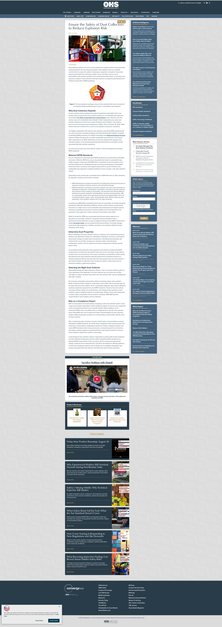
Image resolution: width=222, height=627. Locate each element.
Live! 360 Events (103, 593)
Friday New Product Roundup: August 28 (88, 441)
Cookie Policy (110, 618)
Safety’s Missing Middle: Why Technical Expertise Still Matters (87, 488)
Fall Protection (127, 16)
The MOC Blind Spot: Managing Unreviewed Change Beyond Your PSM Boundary (144, 334)
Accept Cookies (54, 620)
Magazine (77, 12)
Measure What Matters (140, 328)
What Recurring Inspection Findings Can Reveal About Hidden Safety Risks (87, 557)
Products (124, 12)
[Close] (59, 606)
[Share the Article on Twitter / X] (124, 22)
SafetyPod (70, 16)
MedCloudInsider (104, 595)
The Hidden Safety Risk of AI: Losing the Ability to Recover (142, 54)
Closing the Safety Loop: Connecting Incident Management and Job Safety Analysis (144, 246)
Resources (134, 12)
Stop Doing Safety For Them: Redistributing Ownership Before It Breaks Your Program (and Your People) (144, 269)
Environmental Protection (137, 590)
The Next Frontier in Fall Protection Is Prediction (144, 68)
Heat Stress (140, 16)
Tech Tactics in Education (137, 603)
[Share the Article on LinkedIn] (121, 22)
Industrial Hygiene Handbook (142, 131)
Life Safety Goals (78, 223)
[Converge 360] (74, 588)
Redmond (101, 598)
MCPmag (132, 593)
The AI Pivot (102, 605)
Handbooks (106, 12)
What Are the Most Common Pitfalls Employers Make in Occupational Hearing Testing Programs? (142, 313)
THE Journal (133, 605)
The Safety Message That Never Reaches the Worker (144, 147)
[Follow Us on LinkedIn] (207, 3)
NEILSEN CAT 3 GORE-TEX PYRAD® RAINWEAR (76, 420)
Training (154, 16)
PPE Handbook (138, 107)
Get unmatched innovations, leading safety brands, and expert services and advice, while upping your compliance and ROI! (97, 397)
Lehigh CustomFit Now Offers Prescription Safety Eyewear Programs (97, 420)
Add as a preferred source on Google (190, 3)
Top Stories (67, 12)
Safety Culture (123, 447)
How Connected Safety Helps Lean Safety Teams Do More (142, 40)
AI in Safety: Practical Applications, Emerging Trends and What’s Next (144, 292)
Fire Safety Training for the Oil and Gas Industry (144, 341)
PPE (147, 16)
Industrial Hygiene (122, 444)
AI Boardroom (103, 585)
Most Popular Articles (141, 142)
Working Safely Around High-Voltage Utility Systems (142, 256)
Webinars (87, 12)
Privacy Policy (145, 202)
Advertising (145, 12)
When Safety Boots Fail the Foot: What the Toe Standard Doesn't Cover (86, 511)
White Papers (96, 12)
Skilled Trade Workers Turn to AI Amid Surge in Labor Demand (143, 28)
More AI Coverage (139, 97)
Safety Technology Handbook (142, 119)
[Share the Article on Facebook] (119, 22)
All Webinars (137, 300)
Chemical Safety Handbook (141, 111)
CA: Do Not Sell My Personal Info (134, 618)
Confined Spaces (103, 16)
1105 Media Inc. (87, 618)
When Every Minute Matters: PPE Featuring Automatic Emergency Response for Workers (143, 234)
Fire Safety (115, 16)
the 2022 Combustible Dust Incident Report (91, 118)
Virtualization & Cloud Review (108, 608)
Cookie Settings (39, 620)
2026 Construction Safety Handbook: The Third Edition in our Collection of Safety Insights (143, 125)
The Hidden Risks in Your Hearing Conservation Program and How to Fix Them (144, 281)
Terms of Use (120, 618)
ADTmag (131, 585)
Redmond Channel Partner (137, 598)
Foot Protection (123, 510)
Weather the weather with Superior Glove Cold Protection (117, 420)
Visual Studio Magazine (136, 608)
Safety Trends (122, 470)
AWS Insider (102, 588)
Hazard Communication (123, 465)
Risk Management (124, 492)
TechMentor (102, 603)
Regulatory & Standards (122, 515)
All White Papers (138, 351)
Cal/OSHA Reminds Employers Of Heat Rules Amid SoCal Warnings (145, 164)
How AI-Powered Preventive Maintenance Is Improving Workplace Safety (142, 83)
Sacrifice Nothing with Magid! (97, 362)
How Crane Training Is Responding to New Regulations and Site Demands (86, 534)
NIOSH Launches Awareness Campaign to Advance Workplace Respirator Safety (144, 158)
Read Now (70, 452)
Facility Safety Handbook (141, 115)
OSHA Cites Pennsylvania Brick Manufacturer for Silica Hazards (144, 170)
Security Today (103, 600)
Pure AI (131, 595)
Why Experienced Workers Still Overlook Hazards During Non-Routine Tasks (87, 465)
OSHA (120, 539)
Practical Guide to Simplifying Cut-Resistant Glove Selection (144, 347)
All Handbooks (138, 135)
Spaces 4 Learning (135, 600)
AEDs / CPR (80, 16)
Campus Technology (105, 590)
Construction (90, 16)
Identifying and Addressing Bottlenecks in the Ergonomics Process (142, 322)
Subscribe (155, 12)
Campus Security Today (136, 588)
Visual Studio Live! (104, 610)
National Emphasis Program (116, 135)
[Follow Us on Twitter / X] (209, 3)
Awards (114, 12)
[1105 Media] (71, 595)
